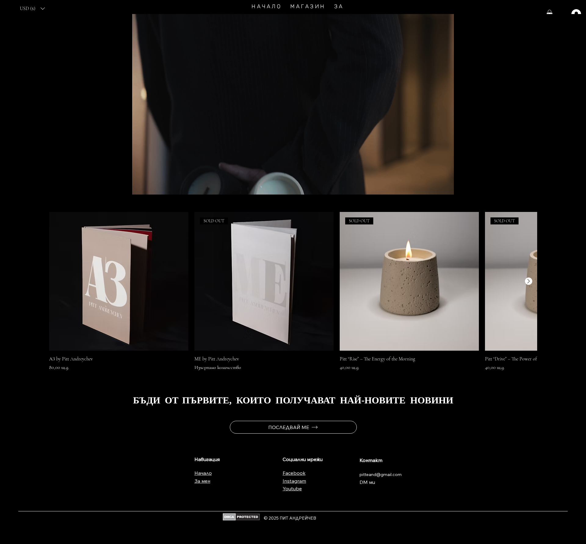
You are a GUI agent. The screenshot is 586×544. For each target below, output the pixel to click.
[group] (293, 291)
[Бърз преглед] (118, 281)
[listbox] (32, 8)
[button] (32, 8)
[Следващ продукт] (528, 281)
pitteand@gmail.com (381, 474)
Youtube (292, 488)
